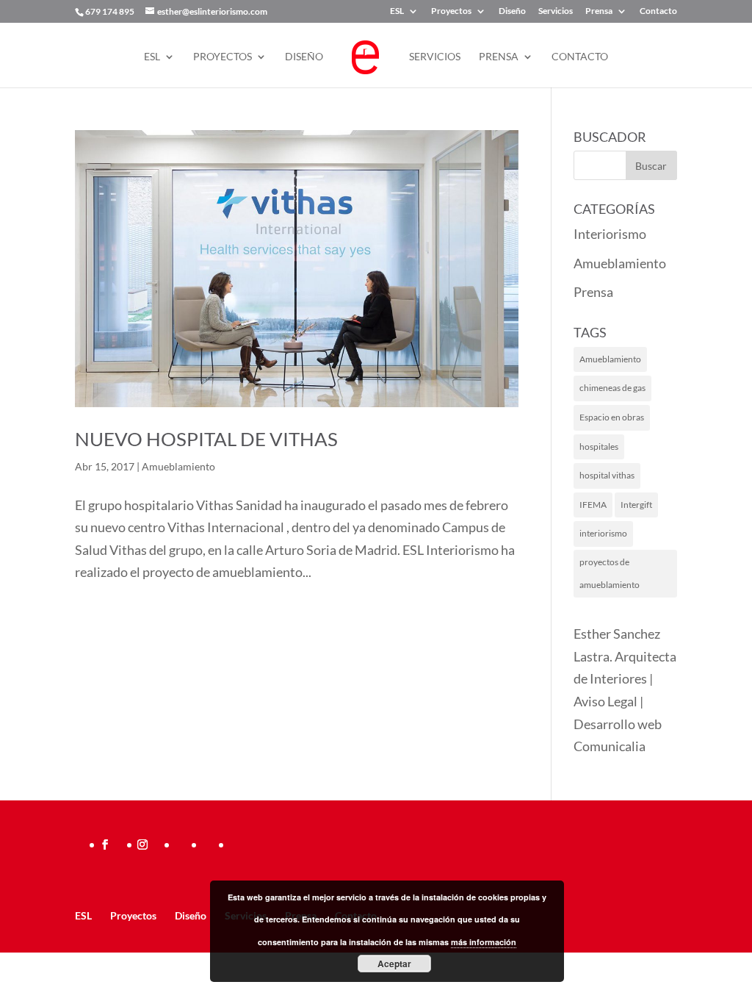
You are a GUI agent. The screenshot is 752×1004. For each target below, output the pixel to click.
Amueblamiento (178, 466)
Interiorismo (610, 234)
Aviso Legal (605, 701)
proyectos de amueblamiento (609, 573)
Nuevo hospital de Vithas (206, 439)
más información (483, 941)
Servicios (555, 11)
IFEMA (593, 504)
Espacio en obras (611, 417)
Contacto (658, 11)
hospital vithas (606, 475)
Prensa (598, 11)
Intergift (636, 504)
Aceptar (394, 963)
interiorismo (603, 533)
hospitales (598, 446)
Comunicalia (610, 746)
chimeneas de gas (612, 387)
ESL (397, 11)
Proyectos (451, 11)
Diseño (512, 11)
